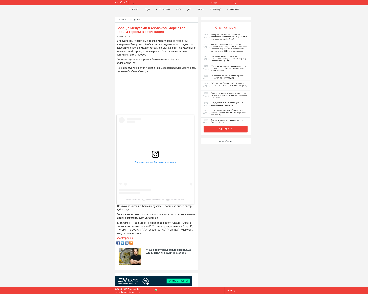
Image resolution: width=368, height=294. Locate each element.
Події (147, 9)
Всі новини (225, 129)
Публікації (215, 9)
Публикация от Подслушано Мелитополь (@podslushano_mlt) (155, 199)
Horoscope (233, 9)
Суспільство (163, 9)
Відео (201, 9)
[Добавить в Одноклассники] (131, 243)
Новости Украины (226, 141)
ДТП (189, 9)
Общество (135, 19)
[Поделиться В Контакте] (127, 243)
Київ (178, 9)
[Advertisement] (155, 94)
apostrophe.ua (124, 237)
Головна (133, 9)
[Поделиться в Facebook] (118, 243)
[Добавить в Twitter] (122, 243)
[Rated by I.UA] (160, 290)
